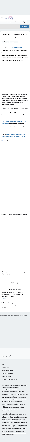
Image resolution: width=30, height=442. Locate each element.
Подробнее (10, 410)
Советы (3, 22)
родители (13, 42)
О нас (3, 361)
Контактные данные (6, 376)
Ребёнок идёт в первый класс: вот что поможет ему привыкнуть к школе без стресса (13, 306)
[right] (28, 22)
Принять (24, 26)
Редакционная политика (7, 370)
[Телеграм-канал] (6, 356)
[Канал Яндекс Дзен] (10, 356)
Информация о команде (7, 364)
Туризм (25, 22)
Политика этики (5, 367)
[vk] (12, 283)
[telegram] (17, 283)
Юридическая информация (8, 373)
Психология (18, 22)
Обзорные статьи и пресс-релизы (9, 379)
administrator (17, 47)
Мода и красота (10, 22)
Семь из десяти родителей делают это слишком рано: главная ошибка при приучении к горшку (13, 295)
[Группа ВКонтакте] (3, 356)
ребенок (5, 42)
